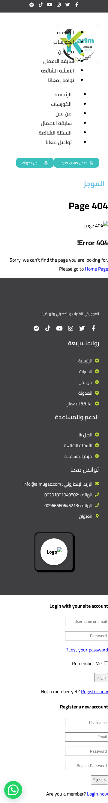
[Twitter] (67, 4)
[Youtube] (49, 4)
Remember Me (87, 663)
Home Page (96, 268)
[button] (13, 790)
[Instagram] (58, 4)
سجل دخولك (31, 162)
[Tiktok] (40, 4)
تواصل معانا (59, 142)
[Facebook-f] (76, 4)
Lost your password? (87, 649)
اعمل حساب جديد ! (73, 162)
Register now (94, 691)
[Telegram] (31, 4)
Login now (97, 793)
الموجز (94, 183)
